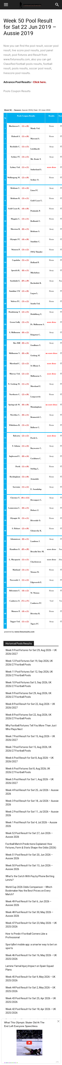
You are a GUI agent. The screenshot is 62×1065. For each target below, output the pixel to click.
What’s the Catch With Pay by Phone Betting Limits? (30, 878)
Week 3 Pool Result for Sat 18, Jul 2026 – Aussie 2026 (32, 802)
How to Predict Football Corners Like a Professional (26, 935)
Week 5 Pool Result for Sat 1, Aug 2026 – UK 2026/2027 (30, 781)
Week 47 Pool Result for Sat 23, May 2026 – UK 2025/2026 (31, 925)
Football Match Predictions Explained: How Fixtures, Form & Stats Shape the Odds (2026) (31, 846)
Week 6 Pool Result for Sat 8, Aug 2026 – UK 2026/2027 (30, 759)
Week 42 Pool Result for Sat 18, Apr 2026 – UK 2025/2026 (31, 1011)
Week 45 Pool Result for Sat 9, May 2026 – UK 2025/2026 (30, 978)
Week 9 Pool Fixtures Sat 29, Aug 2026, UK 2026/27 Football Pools (28, 695)
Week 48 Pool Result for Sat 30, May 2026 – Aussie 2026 (29, 914)
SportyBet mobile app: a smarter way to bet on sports (31, 946)
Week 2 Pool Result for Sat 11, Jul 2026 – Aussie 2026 (32, 813)
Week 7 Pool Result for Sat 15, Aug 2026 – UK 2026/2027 (30, 738)
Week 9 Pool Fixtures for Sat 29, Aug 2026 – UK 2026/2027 (31, 652)
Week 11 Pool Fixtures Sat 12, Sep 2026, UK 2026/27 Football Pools (29, 673)
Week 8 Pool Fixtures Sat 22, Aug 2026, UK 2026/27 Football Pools (28, 716)
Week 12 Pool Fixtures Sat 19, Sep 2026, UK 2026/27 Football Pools (29, 663)
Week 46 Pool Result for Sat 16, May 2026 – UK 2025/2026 (31, 957)
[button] (57, 4)
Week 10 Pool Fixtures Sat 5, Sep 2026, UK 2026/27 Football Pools (28, 684)
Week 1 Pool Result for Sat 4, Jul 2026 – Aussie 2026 (31, 824)
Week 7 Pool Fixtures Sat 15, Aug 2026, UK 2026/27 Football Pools (28, 749)
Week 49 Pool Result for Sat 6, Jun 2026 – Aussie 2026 (28, 903)
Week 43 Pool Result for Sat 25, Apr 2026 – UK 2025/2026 (31, 1000)
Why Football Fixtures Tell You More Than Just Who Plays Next (31, 727)
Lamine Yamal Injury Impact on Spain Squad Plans (30, 968)
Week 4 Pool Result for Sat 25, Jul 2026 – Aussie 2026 (32, 792)
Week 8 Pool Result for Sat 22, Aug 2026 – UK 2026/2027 (30, 706)
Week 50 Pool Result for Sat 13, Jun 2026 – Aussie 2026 (29, 867)
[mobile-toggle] (5, 4)
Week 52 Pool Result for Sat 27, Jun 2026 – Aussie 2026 (29, 835)
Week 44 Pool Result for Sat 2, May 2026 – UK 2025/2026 (30, 989)
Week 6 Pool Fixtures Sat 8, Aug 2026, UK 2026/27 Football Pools (28, 770)
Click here (39, 82)
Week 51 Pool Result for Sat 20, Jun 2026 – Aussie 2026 (29, 856)
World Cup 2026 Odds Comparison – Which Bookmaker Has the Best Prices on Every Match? (29, 891)
